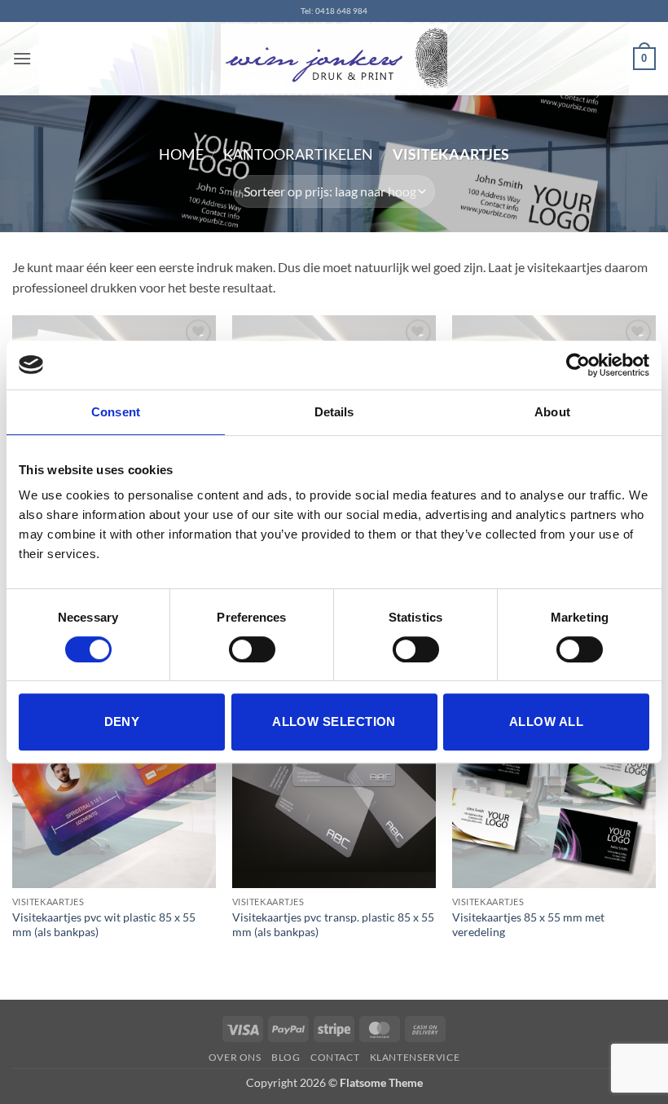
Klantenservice (415, 1057)
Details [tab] (334, 412)
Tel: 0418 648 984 (334, 11)
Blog (285, 1057)
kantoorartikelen (298, 154)
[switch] (252, 649)
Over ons (235, 1057)
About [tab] (552, 412)
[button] (22, 58)
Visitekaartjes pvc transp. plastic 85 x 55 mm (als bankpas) (333, 924)
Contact (334, 1057)
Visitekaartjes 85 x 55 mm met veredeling (528, 924)
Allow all (546, 721)
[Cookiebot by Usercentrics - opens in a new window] (578, 365)
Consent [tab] (115, 412)
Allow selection (334, 721)
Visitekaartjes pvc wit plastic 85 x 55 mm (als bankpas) (104, 924)
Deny (122, 721)
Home (181, 154)
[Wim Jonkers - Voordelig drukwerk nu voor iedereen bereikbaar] (334, 59)
